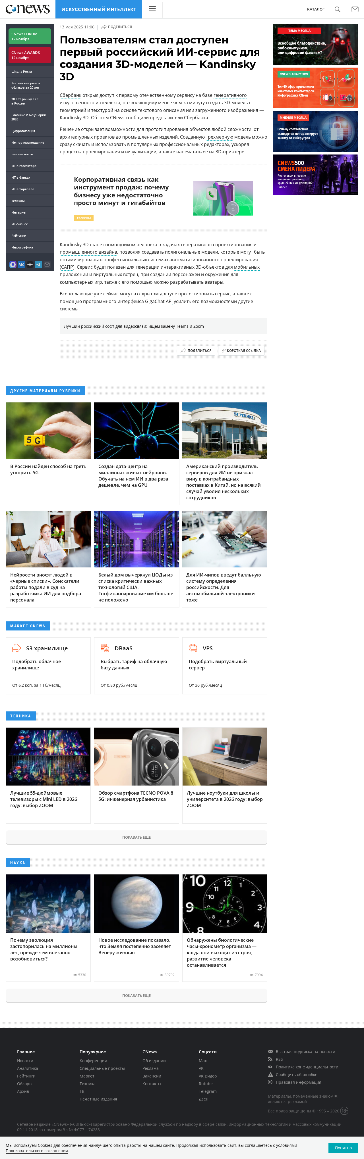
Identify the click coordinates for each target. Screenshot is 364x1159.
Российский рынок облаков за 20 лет (25, 85)
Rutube (206, 1083)
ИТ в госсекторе (23, 166)
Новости (25, 1060)
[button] (337, 9)
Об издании (154, 1060)
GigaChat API (159, 301)
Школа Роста (21, 71)
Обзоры (24, 1083)
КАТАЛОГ (315, 9)
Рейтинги (18, 235)
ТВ (82, 1091)
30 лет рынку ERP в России (24, 101)
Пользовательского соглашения (37, 1150)
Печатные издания (98, 1099)
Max (203, 1060)
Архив (23, 1091)
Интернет (19, 212)
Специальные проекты (102, 1068)
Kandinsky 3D (74, 244)
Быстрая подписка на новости (305, 1051)
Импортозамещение (27, 142)
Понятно (343, 1147)
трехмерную (219, 137)
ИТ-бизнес (19, 224)
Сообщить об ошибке (296, 1074)
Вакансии (151, 1076)
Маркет (87, 1076)
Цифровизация (23, 131)
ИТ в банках (20, 177)
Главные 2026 (28, 117)
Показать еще (136, 837)
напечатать (189, 152)
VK (201, 1068)
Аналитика (27, 1068)
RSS (279, 1059)
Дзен (203, 1099)
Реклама (150, 1068)
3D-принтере (230, 152)
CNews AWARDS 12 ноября (25, 55)
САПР (67, 267)
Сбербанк (70, 95)
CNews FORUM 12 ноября (24, 36)
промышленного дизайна (88, 252)
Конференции (93, 1060)
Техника (88, 1083)
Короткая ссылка (244, 350)
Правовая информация (298, 1082)
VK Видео (208, 1076)
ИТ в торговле (22, 189)
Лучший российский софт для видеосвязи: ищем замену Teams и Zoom (134, 326)
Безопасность (22, 154)
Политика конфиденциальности (307, 1067)
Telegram (208, 1091)
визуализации (140, 152)
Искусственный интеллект (98, 9)
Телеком (18, 201)
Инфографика (22, 247)
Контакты (151, 1083)
